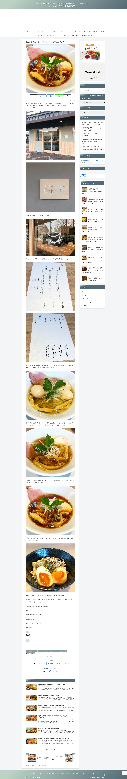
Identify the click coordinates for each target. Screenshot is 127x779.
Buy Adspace (86, 774)
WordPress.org (86, 305)
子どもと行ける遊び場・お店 (76, 774)
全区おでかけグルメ (87, 773)
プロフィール (36, 773)
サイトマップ (43, 773)
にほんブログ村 (84, 177)
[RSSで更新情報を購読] (56, 671)
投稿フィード (85, 298)
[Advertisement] (63, 19)
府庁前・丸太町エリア (51, 651)
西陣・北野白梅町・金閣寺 (62, 651)
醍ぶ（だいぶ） (44, 103)
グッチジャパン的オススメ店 (58, 773)
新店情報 (49, 773)
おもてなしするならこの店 (98, 773)
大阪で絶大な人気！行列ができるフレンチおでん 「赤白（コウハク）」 (92, 211)
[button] (67, 95)
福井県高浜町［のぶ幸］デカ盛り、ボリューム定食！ (92, 134)
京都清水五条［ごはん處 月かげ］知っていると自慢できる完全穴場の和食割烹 (92, 148)
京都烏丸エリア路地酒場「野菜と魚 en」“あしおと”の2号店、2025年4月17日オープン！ (92, 239)
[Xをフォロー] (47, 671)
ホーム (30, 773)
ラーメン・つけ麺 (42, 651)
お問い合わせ (68, 773)
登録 (83, 291)
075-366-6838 (30, 619)
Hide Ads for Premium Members (97, 774)
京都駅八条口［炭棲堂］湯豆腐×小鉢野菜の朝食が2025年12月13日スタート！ (92, 250)
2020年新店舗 (29, 651)
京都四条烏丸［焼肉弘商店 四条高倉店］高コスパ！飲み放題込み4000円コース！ (92, 141)
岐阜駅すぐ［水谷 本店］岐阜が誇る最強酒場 (96, 279)
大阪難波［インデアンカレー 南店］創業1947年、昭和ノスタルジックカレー (92, 123)
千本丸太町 (33, 653)
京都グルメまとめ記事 (77, 773)
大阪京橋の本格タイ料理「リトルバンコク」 (92, 160)
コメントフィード (86, 302)
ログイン (84, 295)
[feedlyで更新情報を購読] (53, 671)
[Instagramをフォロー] (50, 671)
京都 (28, 653)
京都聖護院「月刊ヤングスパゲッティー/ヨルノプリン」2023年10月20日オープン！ (92, 260)
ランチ (35, 651)
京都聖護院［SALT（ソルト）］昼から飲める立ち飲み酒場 (92, 129)
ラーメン (71, 651)
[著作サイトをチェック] (44, 671)
